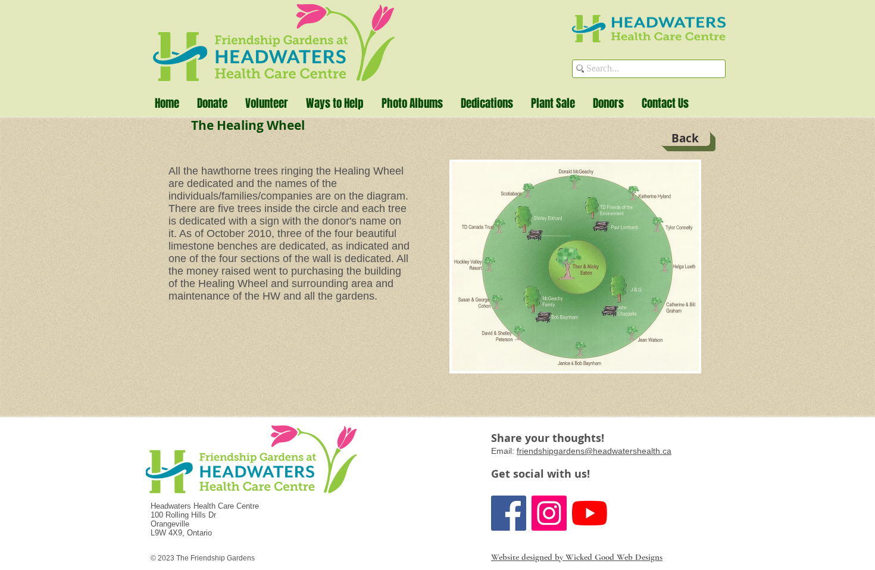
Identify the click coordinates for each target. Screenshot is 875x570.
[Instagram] (549, 513)
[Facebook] (508, 513)
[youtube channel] (589, 513)
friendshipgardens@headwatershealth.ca (594, 451)
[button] (335, 103)
